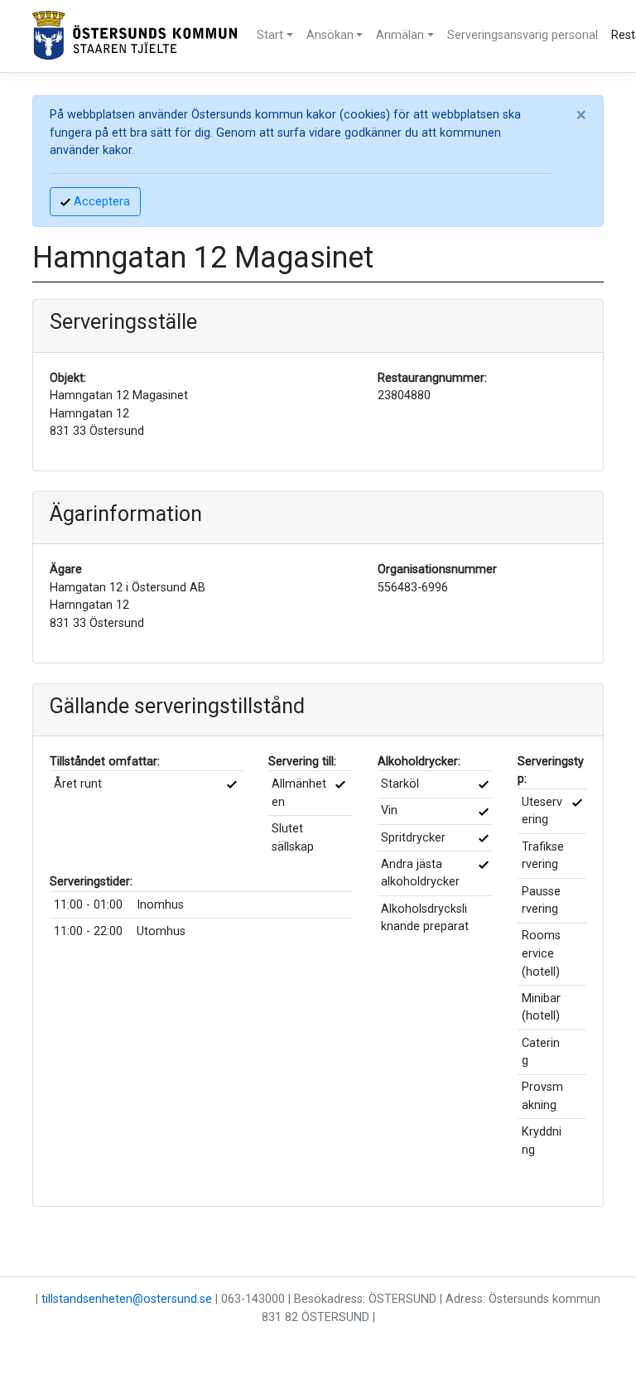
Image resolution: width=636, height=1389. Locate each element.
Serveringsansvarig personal (522, 35)
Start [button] (270, 35)
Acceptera (100, 202)
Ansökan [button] (330, 35)
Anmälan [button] (400, 35)
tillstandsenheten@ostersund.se (126, 1299)
